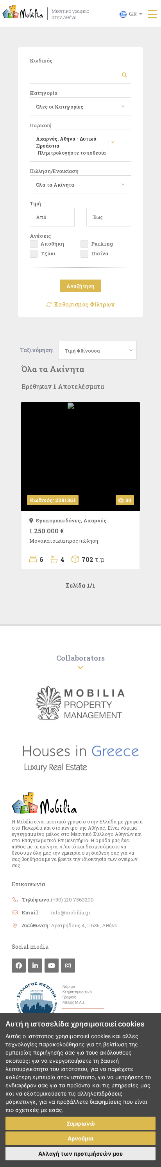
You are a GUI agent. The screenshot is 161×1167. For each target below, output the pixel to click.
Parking (102, 243)
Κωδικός (41, 60)
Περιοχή (41, 125)
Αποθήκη (52, 243)
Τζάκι (47, 253)
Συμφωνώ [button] (80, 1123)
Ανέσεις (40, 235)
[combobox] (77, 106)
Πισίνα (99, 253)
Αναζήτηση (80, 286)
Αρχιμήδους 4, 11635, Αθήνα (84, 925)
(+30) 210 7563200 (72, 899)
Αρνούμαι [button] (81, 1138)
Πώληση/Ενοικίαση (54, 171)
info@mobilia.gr (71, 912)
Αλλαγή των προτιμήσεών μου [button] (80, 1153)
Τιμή (35, 203)
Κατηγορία (43, 92)
